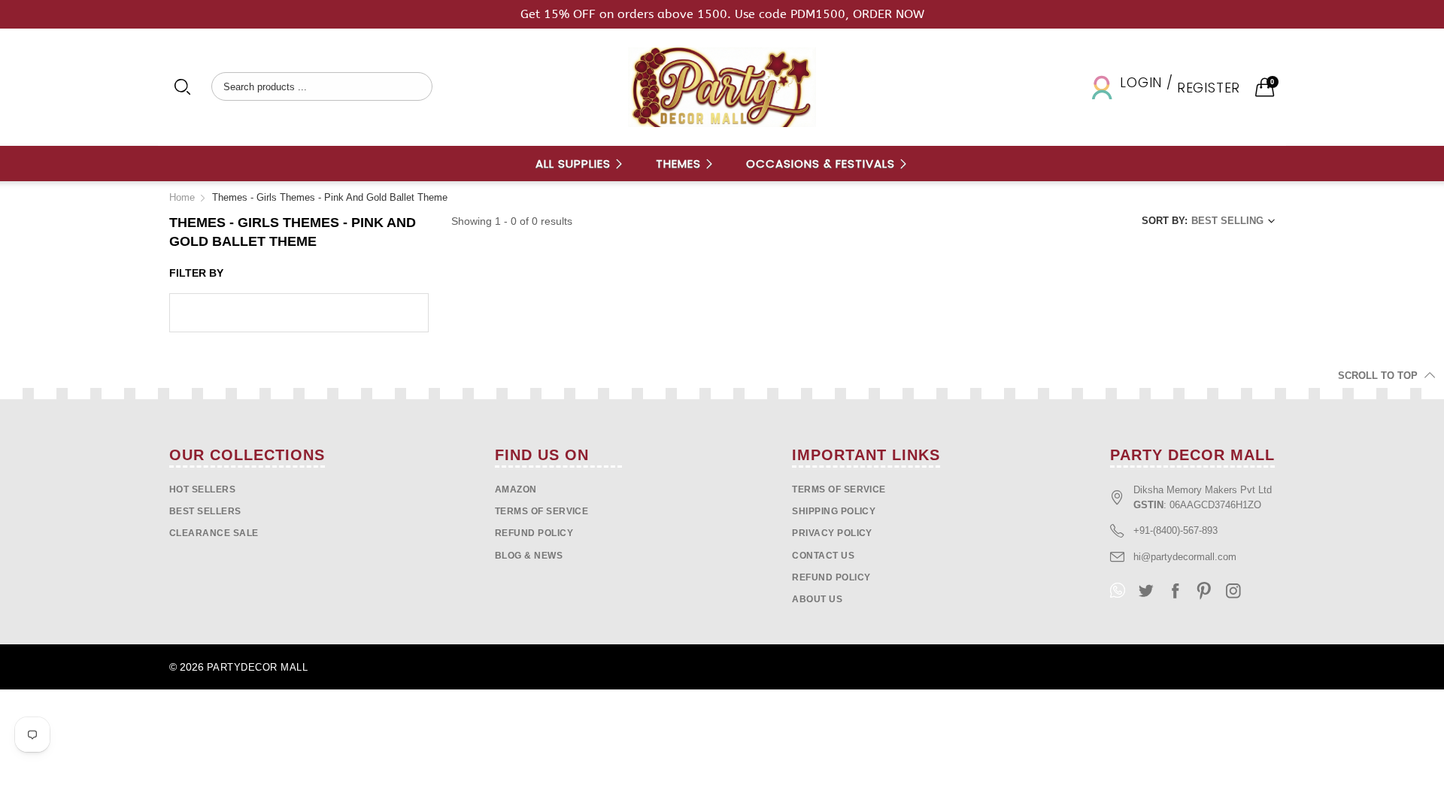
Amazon (516, 489)
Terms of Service (542, 511)
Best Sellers (205, 511)
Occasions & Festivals (822, 163)
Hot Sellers (202, 489)
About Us (817, 599)
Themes (680, 163)
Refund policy (534, 533)
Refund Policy (831, 577)
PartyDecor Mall (257, 667)
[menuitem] (580, 163)
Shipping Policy (833, 511)
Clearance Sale (214, 533)
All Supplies (574, 163)
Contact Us (823, 555)
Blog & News (529, 555)
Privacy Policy (832, 533)
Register (1208, 87)
